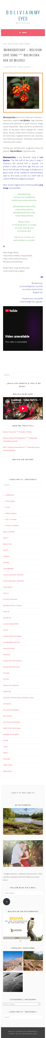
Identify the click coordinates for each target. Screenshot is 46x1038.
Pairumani (6, 654)
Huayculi (6, 611)
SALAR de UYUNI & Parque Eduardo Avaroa (18, 697)
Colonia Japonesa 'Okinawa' (13, 575)
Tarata (5, 746)
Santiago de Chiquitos (11, 734)
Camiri (5, 550)
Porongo (6, 673)
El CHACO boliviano (10, 599)
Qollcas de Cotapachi (11, 685)
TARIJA (5, 753)
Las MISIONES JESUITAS (11, 642)
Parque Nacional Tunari (11, 667)
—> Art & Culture (9, 501)
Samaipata (7, 704)
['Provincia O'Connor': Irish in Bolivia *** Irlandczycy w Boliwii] (33, 961)
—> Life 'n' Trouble (9, 519)
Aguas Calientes (8, 532)
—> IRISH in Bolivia (9, 513)
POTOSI (6, 679)
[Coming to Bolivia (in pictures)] (13, 982)
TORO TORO (7, 765)
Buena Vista (7, 544)
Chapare (6, 556)
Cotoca (5, 593)
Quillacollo (7, 691)
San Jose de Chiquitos (11, 710)
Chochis (6, 562)
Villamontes (7, 771)
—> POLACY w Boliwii (11, 525)
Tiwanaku (6, 759)
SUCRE (5, 740)
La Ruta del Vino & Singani (12, 636)
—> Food (6, 507)
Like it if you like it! (23, 793)
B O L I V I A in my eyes (23, 15)
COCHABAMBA (8, 568)
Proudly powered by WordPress (22, 1031)
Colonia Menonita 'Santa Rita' (13, 581)
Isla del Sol (7, 618)
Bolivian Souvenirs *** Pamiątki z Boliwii (17, 432)
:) (6, 901)
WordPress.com (30, 1034)
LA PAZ (5, 630)
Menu (24, 32)
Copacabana (8, 587)
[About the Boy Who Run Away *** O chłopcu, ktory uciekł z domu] (13, 961)
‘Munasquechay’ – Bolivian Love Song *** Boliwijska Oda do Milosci (22, 54)
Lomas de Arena (9, 648)
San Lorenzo (7, 716)
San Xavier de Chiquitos (11, 722)
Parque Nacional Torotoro (12, 661)
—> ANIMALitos (8, 495)
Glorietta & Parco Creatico (12, 605)
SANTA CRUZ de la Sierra (12, 728)
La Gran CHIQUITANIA (10, 624)
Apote (5, 538)
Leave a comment (24, 67)
